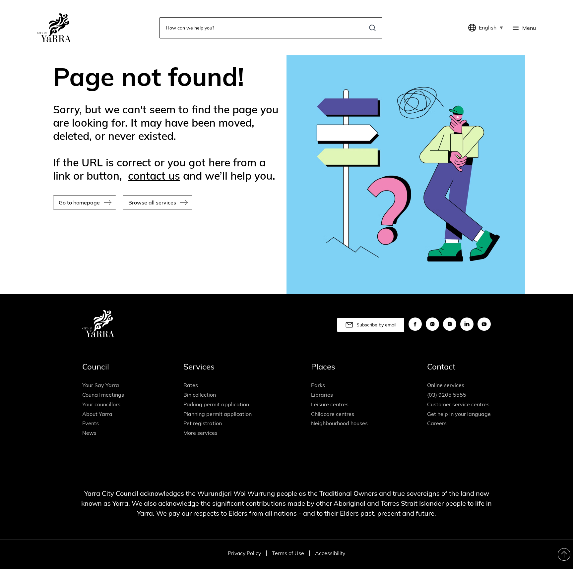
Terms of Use (288, 553)
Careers (437, 423)
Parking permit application (216, 404)
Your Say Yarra (100, 385)
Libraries (322, 394)
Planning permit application (217, 414)
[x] (449, 324)
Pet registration (202, 423)
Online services (445, 385)
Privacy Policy (244, 553)
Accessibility (330, 553)
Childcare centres (332, 414)
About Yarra (97, 414)
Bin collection (199, 394)
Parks (318, 385)
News (89, 432)
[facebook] (415, 324)
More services (200, 432)
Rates (190, 385)
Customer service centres (458, 404)
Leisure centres (330, 404)
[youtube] (484, 324)
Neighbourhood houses (339, 423)
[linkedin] (467, 324)
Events (90, 423)
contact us (154, 175)
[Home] (54, 27)
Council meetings (103, 394)
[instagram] (432, 324)
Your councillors (101, 404)
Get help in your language (459, 414)
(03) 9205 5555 (446, 394)
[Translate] (473, 27)
